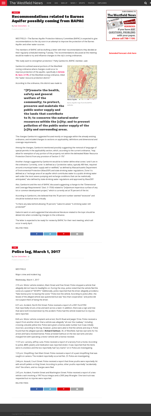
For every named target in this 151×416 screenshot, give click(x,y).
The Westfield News (26, 3)
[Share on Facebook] (36, 233)
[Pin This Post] (63, 233)
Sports (82, 3)
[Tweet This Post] (50, 233)
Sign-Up (64, 3)
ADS (56, 3)
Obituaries (102, 3)
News (73, 3)
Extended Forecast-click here (122, 53)
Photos (91, 3)
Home (49, 3)
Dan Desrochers (20, 26)
